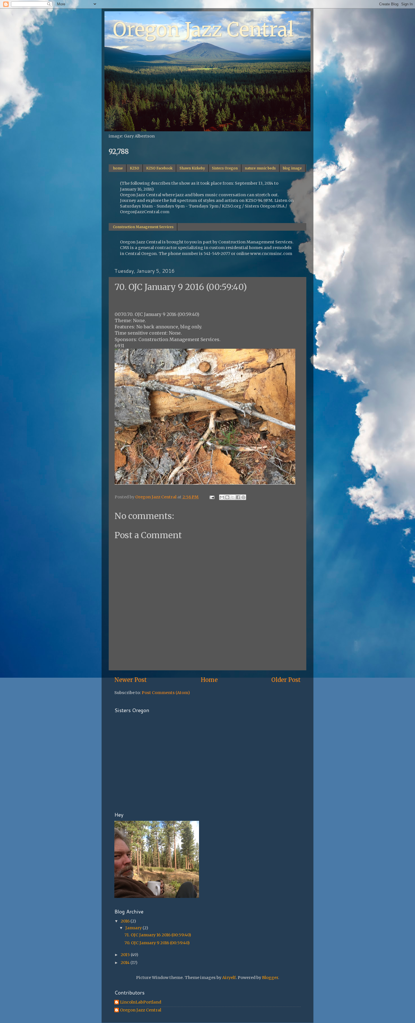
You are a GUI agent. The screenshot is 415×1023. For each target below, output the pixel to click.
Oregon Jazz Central (203, 30)
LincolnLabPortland (140, 1002)
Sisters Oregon (225, 168)
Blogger (270, 977)
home (118, 168)
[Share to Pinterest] (243, 497)
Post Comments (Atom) (166, 692)
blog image (292, 168)
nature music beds (260, 168)
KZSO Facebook (159, 168)
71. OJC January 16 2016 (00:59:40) (157, 934)
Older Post (286, 680)
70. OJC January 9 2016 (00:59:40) (157, 942)
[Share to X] (232, 497)
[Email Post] (211, 496)
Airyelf (229, 977)
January (134, 927)
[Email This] (222, 497)
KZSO (134, 168)
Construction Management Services (143, 227)
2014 (125, 962)
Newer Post (130, 680)
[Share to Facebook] (238, 497)
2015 (126, 954)
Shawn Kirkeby (192, 168)
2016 (125, 921)
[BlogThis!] (227, 497)
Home (209, 680)
